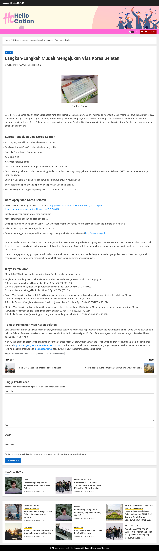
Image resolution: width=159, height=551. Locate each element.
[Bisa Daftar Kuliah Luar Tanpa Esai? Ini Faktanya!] (64, 531)
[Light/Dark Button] (131, 32)
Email (8, 435)
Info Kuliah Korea (138, 505)
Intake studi (78, 527)
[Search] (137, 31)
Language (36, 505)
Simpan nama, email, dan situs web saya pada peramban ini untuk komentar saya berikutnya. (47, 454)
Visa (46, 354)
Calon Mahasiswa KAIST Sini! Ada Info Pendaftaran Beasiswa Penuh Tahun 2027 (138, 517)
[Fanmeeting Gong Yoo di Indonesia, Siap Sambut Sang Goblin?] (13, 485)
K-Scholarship (130, 508)
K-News (9, 52)
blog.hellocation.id (43, 349)
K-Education (149, 505)
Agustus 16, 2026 (83, 492)
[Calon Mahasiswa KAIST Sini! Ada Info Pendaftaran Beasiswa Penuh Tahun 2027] (114, 512)
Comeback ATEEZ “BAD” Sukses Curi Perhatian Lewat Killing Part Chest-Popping (87, 486)
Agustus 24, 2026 (33, 492)
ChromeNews (90, 548)
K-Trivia (83, 479)
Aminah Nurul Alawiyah (17, 65)
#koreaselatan (17, 354)
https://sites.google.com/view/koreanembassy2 (37, 345)
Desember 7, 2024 (36, 65)
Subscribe (150, 32)
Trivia (89, 479)
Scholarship (144, 511)
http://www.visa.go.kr (95, 233)
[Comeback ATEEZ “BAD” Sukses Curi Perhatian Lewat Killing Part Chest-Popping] (64, 485)
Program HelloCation (31, 508)
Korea (27, 354)
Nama (8, 425)
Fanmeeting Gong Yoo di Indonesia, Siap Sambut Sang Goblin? (37, 486)
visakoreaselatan (57, 354)
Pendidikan (139, 508)
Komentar (10, 391)
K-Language (28, 505)
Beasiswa (128, 505)
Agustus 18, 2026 (83, 537)
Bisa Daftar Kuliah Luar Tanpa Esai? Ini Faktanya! (88, 531)
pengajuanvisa (37, 354)
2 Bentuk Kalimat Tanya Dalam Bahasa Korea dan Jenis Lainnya (38, 514)
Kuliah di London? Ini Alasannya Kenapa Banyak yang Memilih (38, 531)
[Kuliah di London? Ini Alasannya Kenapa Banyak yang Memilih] (13, 531)
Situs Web (9, 445)
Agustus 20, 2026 (33, 537)
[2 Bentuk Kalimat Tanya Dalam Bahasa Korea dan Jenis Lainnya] (13, 512)
